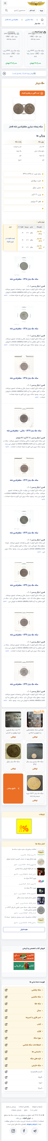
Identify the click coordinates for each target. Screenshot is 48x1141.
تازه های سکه (35, 1058)
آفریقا (40, 1077)
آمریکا (40, 1088)
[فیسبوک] (24, 1131)
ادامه (5, 295)
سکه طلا (37, 1003)
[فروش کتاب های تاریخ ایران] (24, 969)
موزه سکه (37, 1038)
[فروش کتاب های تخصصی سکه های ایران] (24, 960)
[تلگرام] (35, 1131)
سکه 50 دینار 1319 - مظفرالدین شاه (24, 480)
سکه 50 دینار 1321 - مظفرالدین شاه (24, 585)
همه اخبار (24, 929)
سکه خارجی (36, 1065)
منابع (25, 1110)
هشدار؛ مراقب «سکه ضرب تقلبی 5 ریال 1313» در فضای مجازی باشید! (20, 908)
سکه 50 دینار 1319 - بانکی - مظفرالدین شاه (24, 431)
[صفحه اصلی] (42, 20)
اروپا (40, 1082)
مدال (39, 1010)
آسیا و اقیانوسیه (36, 1071)
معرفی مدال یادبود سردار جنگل (26, 898)
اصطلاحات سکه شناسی (32, 1045)
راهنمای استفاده (24, 1106)
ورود (41, 10)
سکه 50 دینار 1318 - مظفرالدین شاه (24, 279)
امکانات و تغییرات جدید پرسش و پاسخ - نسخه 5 (20, 917)
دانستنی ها (36, 1052)
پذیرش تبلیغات (16, 1110)
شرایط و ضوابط (37, 1106)
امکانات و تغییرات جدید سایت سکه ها (24, 849)
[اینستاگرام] (13, 1131)
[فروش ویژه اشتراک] (24, 73)
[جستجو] (6, 10)
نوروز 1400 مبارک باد (30, 888)
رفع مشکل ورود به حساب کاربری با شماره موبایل (21, 859)
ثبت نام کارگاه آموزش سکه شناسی (25, 869)
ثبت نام (32, 10)
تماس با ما (33, 1110)
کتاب (39, 1024)
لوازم (39, 1031)
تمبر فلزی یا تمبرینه (33, 1017)
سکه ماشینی (36, 997)
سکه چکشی (36, 990)
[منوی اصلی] (5, 3)
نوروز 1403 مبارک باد (30, 878)
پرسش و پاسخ (11, 1106)
